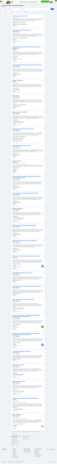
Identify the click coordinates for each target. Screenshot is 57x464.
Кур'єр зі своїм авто (17, 414)
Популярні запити (37, 450)
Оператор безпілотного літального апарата (23, 299)
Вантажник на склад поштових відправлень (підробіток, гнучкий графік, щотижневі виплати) (26, 316)
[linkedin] (51, 449)
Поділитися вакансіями (27, 450)
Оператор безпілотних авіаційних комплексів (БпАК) (25, 193)
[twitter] (49, 449)
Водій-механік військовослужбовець (21, 145)
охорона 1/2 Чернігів (14, 439)
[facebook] (47, 449)
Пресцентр (14, 453)
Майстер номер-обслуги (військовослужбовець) (24, 225)
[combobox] (4, 462)
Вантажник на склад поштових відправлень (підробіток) (26, 256)
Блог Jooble (36, 453)
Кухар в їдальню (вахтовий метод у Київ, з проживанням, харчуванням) (26, 47)
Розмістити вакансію (45, 1)
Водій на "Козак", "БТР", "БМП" (19, 112)
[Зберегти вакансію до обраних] (43, 16)
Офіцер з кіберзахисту (17, 80)
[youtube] (53, 449)
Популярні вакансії (25, 437)
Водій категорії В (16, 161)
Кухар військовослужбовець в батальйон (22, 272)
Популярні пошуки (14, 434)
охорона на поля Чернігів (14, 444)
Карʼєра (14, 454)
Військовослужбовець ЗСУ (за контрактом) (23, 128)
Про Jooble (14, 450)
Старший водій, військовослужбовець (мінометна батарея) (26, 65)
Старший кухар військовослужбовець (21, 351)
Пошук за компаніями (38, 454)
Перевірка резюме (37, 456)
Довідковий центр (15, 456)
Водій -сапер (15, 95)
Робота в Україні (15, 457)
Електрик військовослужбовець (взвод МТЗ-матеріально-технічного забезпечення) (26, 177)
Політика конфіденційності (19, 461)
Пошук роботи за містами (26, 438)
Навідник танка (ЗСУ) (17, 208)
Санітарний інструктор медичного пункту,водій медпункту (26, 286)
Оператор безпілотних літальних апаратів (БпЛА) (24, 240)
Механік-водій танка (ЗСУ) (18, 381)
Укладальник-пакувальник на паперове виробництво (25, 398)
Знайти (52, 9)
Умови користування (11, 461)
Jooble (54, 461)
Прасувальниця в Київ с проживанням (21, 30)
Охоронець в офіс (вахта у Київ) (20, 16)
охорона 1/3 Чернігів (14, 438)
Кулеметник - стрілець (18, 364)
